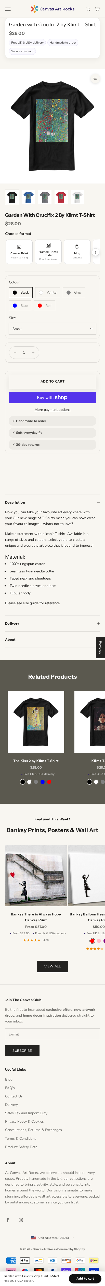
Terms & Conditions (20, 1138)
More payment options (53, 409)
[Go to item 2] (28, 197)
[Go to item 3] (45, 197)
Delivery (11, 1104)
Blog (8, 1079)
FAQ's (10, 1087)
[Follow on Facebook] (7, 1220)
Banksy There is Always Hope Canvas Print (36, 917)
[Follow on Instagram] (20, 1220)
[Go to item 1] (12, 197)
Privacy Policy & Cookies (24, 1121)
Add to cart (52, 381)
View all (52, 966)
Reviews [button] (100, 647)
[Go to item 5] (77, 197)
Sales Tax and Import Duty (26, 1113)
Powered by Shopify (71, 1249)
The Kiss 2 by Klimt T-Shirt (36, 761)
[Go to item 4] (61, 197)
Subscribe (22, 1050)
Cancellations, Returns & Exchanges (33, 1129)
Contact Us (14, 1096)
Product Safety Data (21, 1147)
